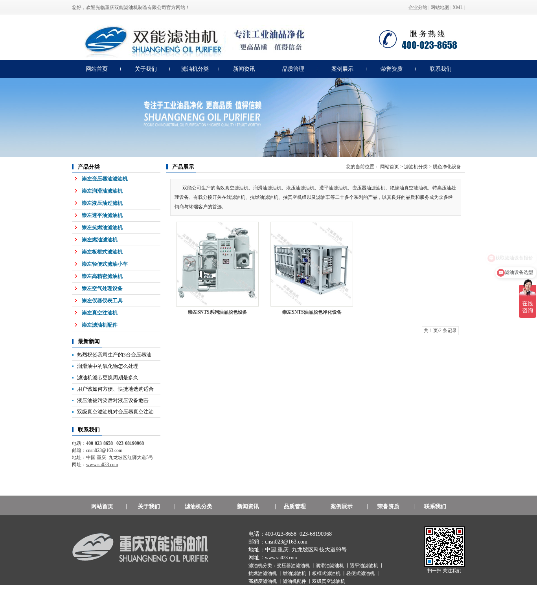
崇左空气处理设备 (102, 288)
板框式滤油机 (327, 573)
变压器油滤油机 (294, 565)
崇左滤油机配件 (100, 325)
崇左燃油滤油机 (100, 239)
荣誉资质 (392, 69)
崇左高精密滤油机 (102, 276)
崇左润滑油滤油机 (102, 191)
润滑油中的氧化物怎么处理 (107, 366)
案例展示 (342, 69)
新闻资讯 (244, 69)
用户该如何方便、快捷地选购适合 (115, 389)
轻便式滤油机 (361, 573)
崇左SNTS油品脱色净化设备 (312, 312)
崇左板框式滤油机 (102, 252)
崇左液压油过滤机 (102, 203)
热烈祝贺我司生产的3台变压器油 (114, 355)
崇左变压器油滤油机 (105, 179)
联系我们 (441, 69)
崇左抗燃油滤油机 (102, 227)
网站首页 (97, 69)
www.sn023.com (281, 557)
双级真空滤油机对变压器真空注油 (115, 412)
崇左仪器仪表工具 (102, 300)
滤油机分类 (195, 69)
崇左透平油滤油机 (102, 215)
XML (457, 7)
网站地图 (439, 7)
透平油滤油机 (364, 565)
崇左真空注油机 (100, 313)
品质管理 (293, 69)
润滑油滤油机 (330, 565)
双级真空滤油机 (328, 581)
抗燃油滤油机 (263, 573)
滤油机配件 (295, 581)
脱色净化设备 (447, 166)
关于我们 (146, 69)
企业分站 (417, 7)
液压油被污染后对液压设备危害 (113, 400)
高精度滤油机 (263, 581)
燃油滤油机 (295, 573)
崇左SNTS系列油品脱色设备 (217, 312)
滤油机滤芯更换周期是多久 (107, 377)
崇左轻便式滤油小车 (105, 264)
